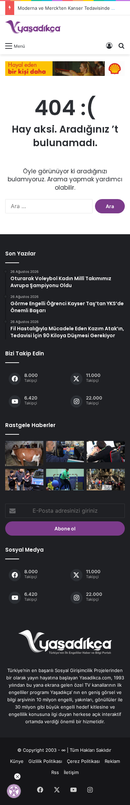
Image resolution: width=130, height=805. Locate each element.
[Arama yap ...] (121, 45)
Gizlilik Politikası (45, 761)
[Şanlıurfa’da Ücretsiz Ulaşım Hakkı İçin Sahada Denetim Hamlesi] (65, 452)
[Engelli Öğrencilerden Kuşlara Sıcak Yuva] (106, 479)
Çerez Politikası (83, 761)
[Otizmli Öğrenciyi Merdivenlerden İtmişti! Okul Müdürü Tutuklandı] (24, 479)
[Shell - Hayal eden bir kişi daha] (65, 68)
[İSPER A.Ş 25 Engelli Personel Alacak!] (106, 452)
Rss (55, 772)
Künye (17, 761)
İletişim (71, 772)
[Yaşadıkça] (33, 27)
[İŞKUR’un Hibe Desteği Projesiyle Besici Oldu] (24, 453)
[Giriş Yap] (109, 45)
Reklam (112, 761)
